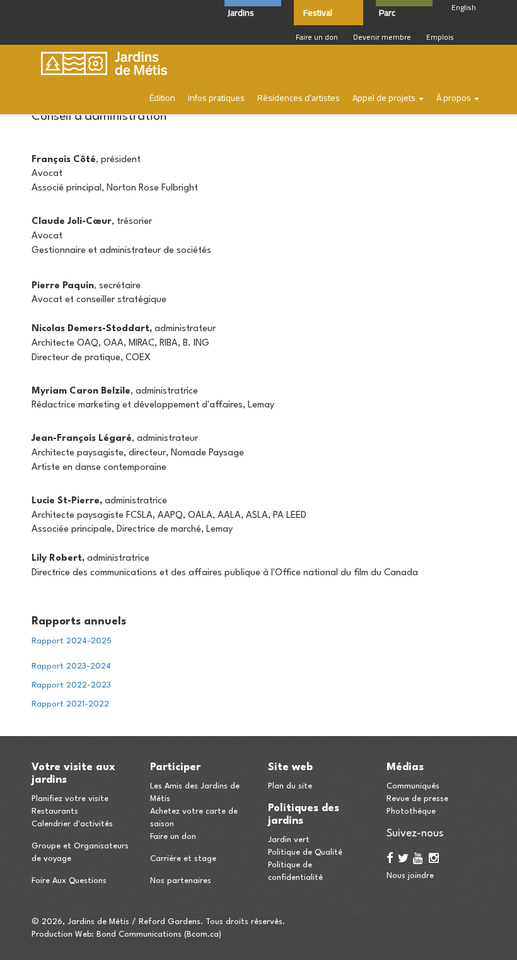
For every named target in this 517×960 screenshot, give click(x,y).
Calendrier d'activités (72, 824)
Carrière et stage (183, 859)
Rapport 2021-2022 (70, 704)
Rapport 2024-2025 (72, 641)
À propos (454, 97)
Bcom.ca (203, 934)
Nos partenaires (180, 881)
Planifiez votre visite (70, 799)
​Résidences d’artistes (298, 97)
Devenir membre (382, 37)
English (463, 7)
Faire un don (317, 37)
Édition (162, 97)
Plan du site (290, 786)
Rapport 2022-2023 (71, 685)
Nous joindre (410, 876)
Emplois (440, 37)
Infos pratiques (216, 97)
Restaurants (55, 811)
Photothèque (411, 811)
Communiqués (412, 786)
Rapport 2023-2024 (71, 666)
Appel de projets (384, 97)
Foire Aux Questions (69, 881)
